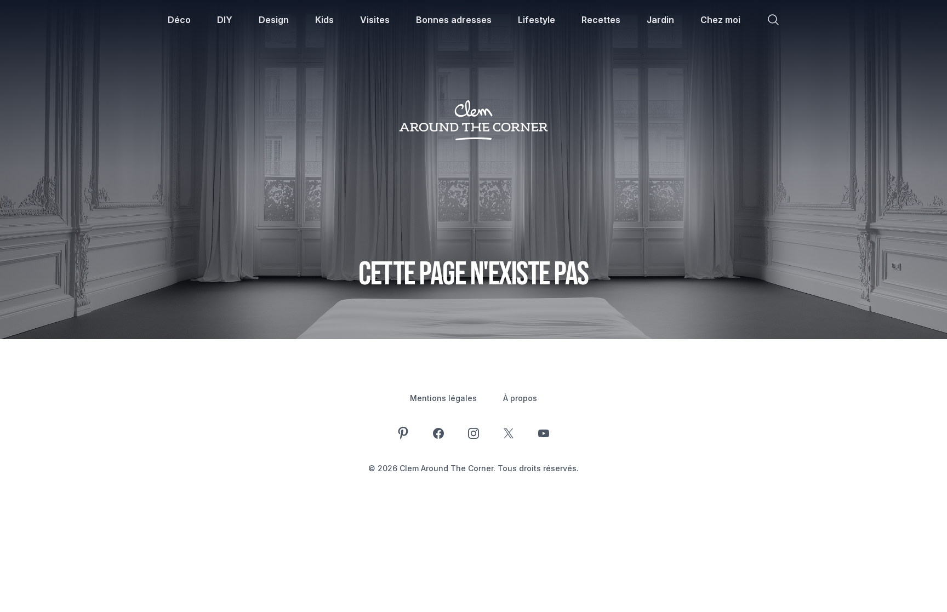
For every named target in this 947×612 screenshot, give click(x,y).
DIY (224, 19)
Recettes (600, 19)
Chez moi (720, 19)
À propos (520, 398)
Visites (375, 19)
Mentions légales (443, 398)
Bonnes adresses (454, 19)
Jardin (660, 19)
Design (274, 19)
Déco (179, 19)
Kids (324, 19)
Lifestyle (536, 19)
